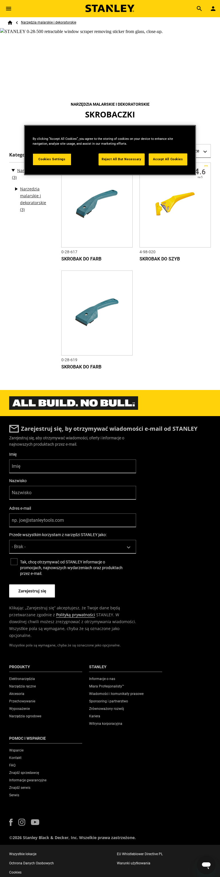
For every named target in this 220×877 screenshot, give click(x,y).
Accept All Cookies (168, 159)
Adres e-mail (20, 508)
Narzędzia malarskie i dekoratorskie (48, 22)
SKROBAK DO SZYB (160, 259)
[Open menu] (8, 8)
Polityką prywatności (75, 614)
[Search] (199, 8)
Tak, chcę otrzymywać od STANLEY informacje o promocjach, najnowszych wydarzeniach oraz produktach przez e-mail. (71, 568)
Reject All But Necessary (122, 159)
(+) (16, 189)
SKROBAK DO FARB (81, 259)
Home (10, 23)
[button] (11, 822)
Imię (13, 454)
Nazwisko (18, 480)
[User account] (213, 8)
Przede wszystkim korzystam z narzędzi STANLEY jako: (58, 534)
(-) (13, 170)
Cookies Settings (51, 159)
